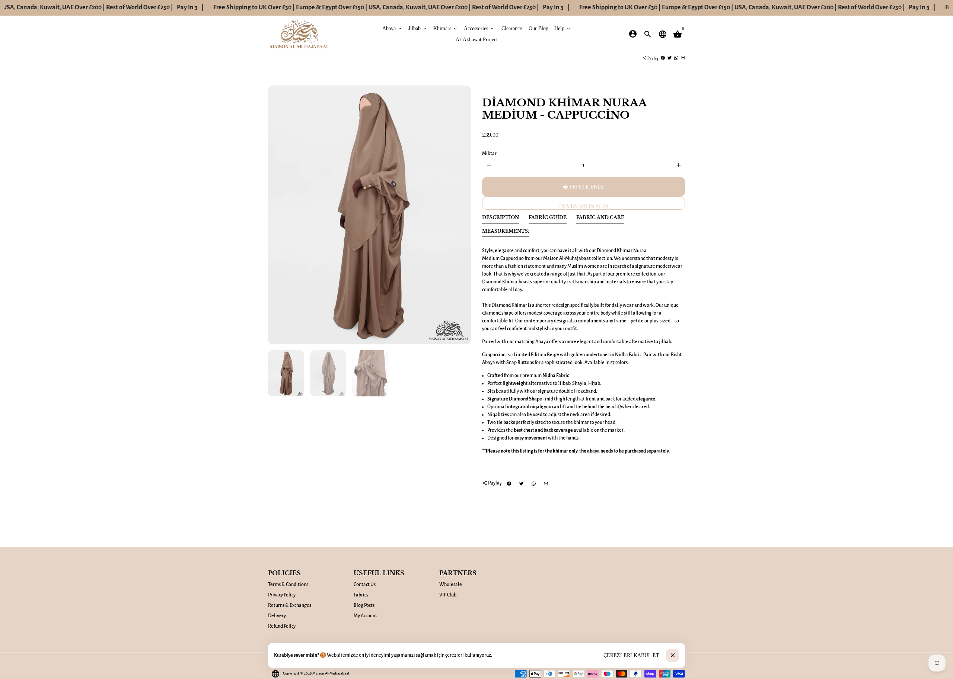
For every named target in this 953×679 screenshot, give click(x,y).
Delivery (277, 615)
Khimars (445, 28)
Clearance (511, 28)
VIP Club (447, 595)
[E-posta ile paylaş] (683, 58)
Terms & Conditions (288, 584)
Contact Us (365, 584)
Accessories (479, 28)
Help (562, 28)
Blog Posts (364, 605)
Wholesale (450, 584)
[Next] (461, 215)
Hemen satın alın (583, 206)
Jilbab (417, 28)
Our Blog (538, 28)
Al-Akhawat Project (477, 39)
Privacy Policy (282, 595)
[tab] (500, 219)
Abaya (392, 28)
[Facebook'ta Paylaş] (663, 58)
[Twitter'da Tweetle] (669, 58)
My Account (365, 615)
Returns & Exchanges (289, 605)
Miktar (489, 153)
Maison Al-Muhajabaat (331, 673)
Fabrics (361, 595)
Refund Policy (282, 626)
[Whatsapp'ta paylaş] (676, 58)
